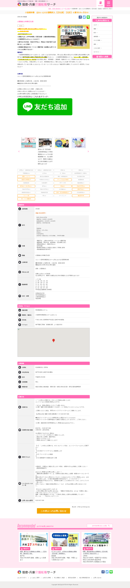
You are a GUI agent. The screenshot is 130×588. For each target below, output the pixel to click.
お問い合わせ (97, 577)
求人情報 (67, 8)
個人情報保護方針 (84, 577)
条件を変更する (102, 20)
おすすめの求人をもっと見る (99, 525)
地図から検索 (102, 57)
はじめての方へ (22, 577)
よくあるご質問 (34, 577)
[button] (53, 340)
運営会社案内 (72, 577)
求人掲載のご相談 (59, 577)
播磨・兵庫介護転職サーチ (55, 8)
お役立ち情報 (47, 577)
